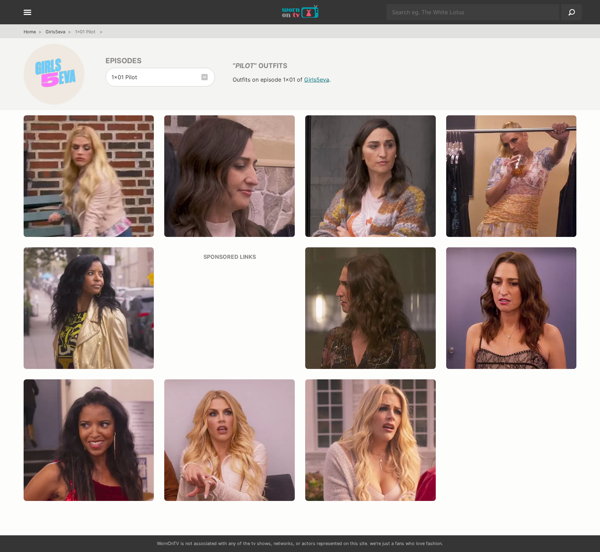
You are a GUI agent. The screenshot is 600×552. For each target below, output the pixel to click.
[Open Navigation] (27, 13)
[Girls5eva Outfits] (54, 73)
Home (30, 31)
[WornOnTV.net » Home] (300, 12)
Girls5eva (55, 31)
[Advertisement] (229, 315)
